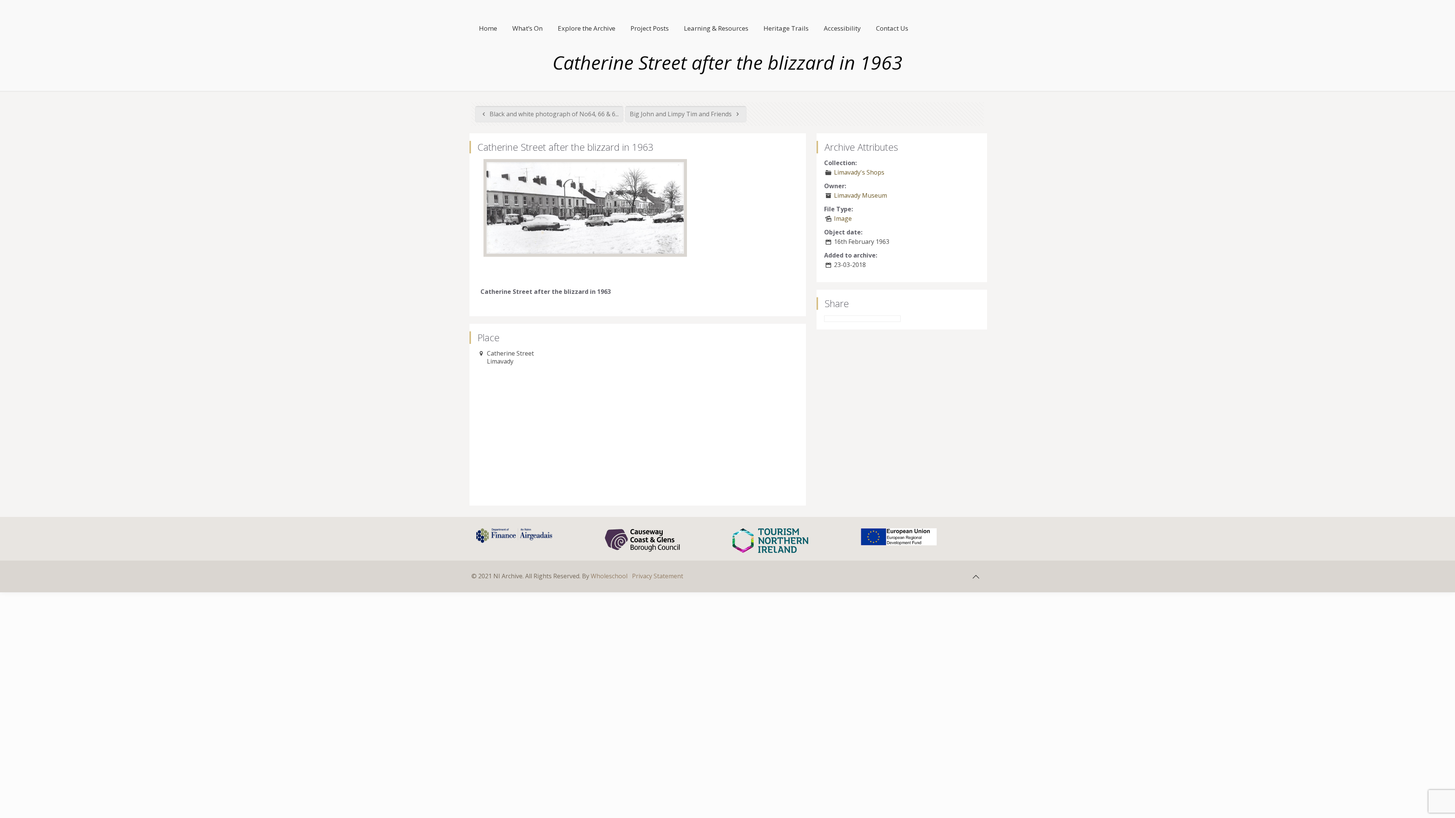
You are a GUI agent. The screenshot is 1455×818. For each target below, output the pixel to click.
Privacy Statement (657, 576)
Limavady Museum (860, 195)
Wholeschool (609, 576)
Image (843, 218)
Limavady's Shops (859, 172)
